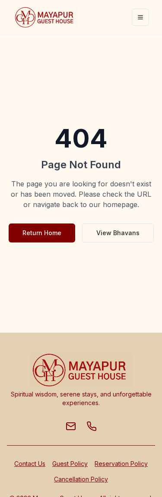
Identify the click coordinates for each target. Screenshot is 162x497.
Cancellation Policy (81, 479)
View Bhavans (118, 232)
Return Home (41, 232)
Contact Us (29, 463)
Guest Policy (70, 463)
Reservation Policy (121, 463)
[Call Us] (91, 426)
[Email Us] (71, 426)
